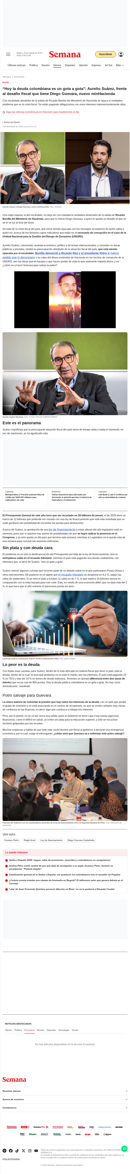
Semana (7, 76)
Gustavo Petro (11, 840)
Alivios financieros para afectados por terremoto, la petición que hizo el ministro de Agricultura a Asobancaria (72, 497)
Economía (19, 76)
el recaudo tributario (71, 574)
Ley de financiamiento (51, 840)
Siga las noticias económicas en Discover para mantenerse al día (42, 112)
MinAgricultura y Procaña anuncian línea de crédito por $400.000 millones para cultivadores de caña (24, 497)
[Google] (4, 1151)
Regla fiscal (29, 840)
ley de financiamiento (62, 529)
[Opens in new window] (11, 1151)
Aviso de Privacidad (14, 1159)
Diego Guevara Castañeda (81, 840)
